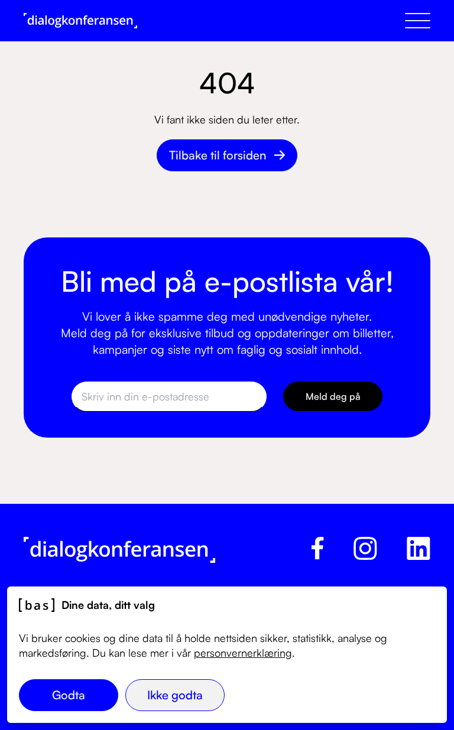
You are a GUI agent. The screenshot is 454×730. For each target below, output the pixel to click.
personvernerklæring (243, 652)
